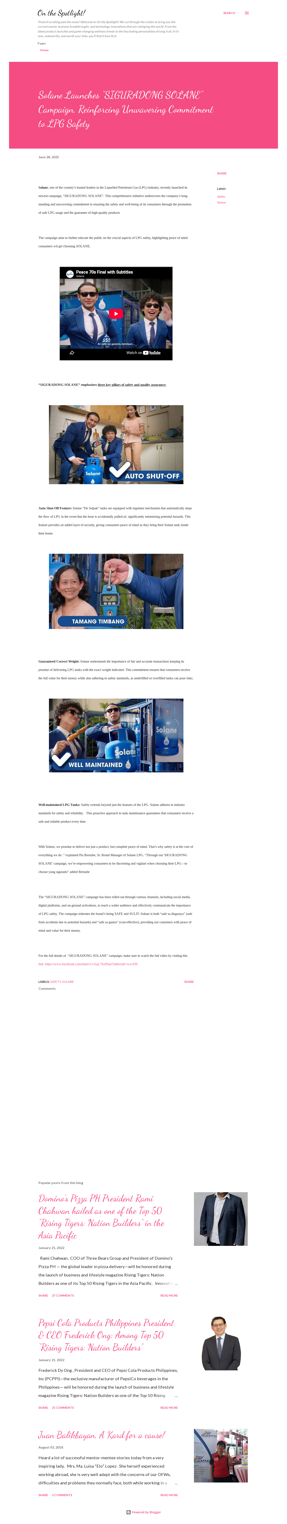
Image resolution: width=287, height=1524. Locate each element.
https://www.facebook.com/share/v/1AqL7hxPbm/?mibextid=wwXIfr (91, 964)
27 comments (63, 1295)
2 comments (62, 1495)
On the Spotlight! (61, 12)
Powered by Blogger (146, 1512)
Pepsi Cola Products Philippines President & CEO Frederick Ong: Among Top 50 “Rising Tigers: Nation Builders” (106, 1335)
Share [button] (222, 173)
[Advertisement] (109, 1128)
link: (41, 964)
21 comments (63, 1407)
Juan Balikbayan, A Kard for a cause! (101, 1434)
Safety (221, 196)
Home (44, 50)
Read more (169, 1295)
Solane (221, 202)
